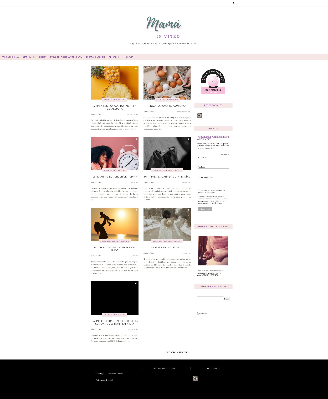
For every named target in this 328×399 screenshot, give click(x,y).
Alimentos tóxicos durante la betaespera (114, 107)
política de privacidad (206, 192)
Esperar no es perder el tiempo (115, 176)
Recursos (114, 57)
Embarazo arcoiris (95, 57)
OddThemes (173, 393)
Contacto (129, 57)
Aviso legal (100, 374)
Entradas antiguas (177, 352)
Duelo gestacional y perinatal (66, 57)
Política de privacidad (104, 380)
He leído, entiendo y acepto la (211, 191)
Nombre (202, 157)
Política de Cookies (115, 374)
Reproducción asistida (34, 57)
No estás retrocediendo (167, 247)
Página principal (10, 57)
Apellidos (201, 167)
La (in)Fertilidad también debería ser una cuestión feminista (115, 322)
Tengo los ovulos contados (167, 106)
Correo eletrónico (205, 177)
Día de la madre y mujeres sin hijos (114, 249)
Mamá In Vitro (96, 114)
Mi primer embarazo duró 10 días (167, 176)
